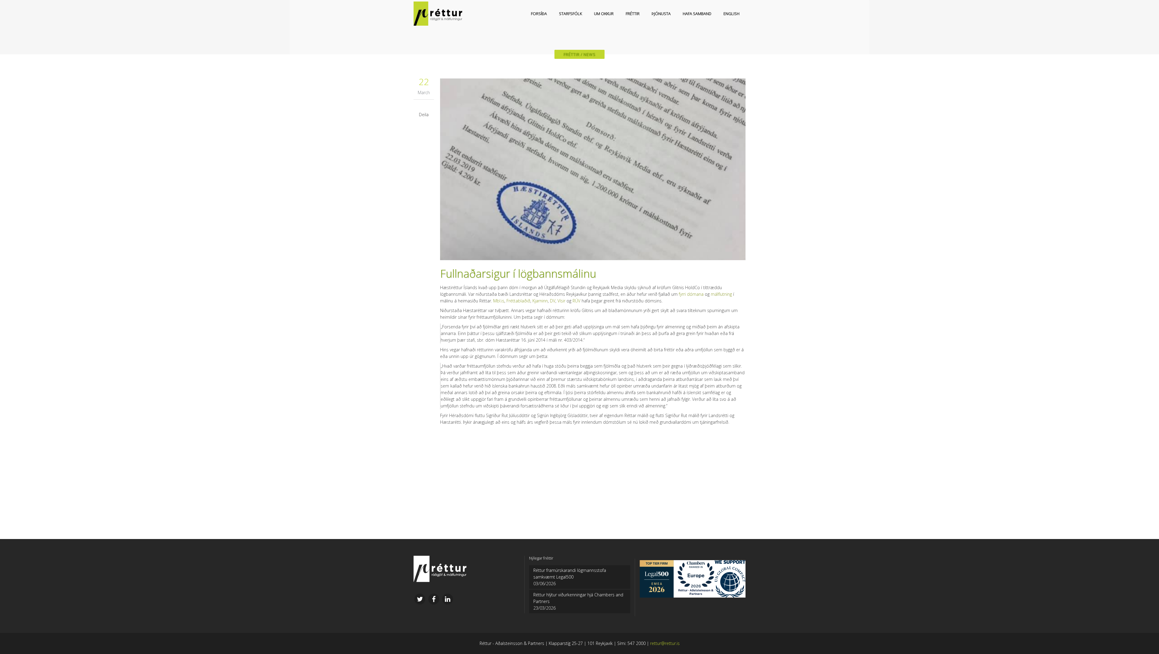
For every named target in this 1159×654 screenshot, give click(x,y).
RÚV (576, 301)
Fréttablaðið (518, 301)
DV (552, 301)
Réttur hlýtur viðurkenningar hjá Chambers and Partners (578, 598)
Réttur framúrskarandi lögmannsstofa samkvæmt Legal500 (569, 573)
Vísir (561, 301)
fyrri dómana (691, 294)
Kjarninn (540, 301)
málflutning (721, 294)
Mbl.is (498, 301)
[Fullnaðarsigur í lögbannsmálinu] (593, 169)
